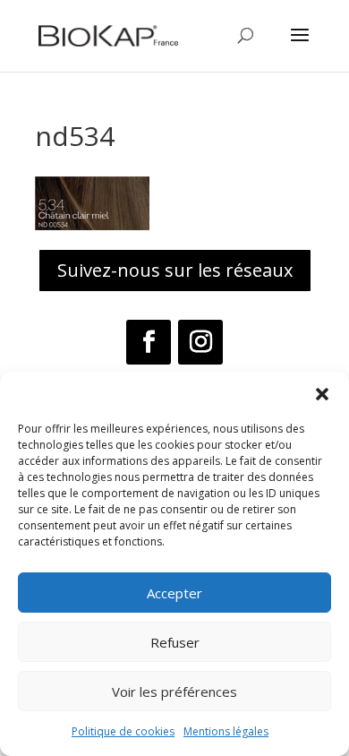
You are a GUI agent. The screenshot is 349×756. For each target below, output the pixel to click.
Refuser (175, 642)
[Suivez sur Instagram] (200, 342)
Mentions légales (225, 731)
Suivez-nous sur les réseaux (175, 270)
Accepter (174, 593)
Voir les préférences (174, 691)
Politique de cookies (123, 731)
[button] (322, 394)
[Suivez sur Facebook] (148, 342)
